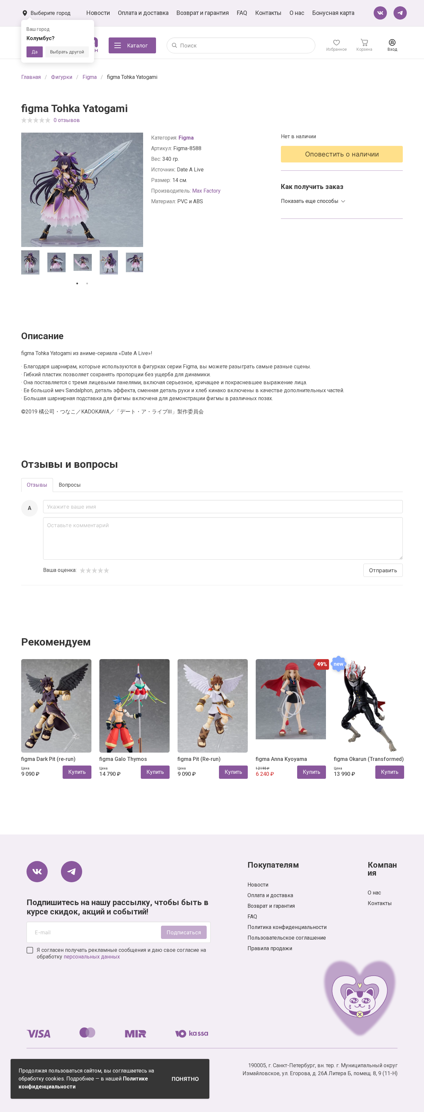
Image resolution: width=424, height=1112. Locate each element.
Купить (77, 772)
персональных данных (92, 957)
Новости (98, 12)
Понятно (185, 1079)
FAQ (242, 12)
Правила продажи (269, 948)
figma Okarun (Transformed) (369, 759)
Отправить (383, 570)
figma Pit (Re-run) (199, 759)
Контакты (268, 12)
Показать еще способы (310, 201)
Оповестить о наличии (342, 154)
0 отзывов (67, 120)
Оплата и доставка (143, 12)
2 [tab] (87, 283)
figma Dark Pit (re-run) (48, 759)
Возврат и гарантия (203, 12)
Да (34, 51)
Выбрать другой (67, 51)
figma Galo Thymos (123, 759)
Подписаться (184, 932)
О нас (297, 12)
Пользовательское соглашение (286, 938)
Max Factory (206, 191)
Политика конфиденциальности (287, 927)
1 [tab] (77, 283)
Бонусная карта (333, 12)
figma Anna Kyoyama (281, 759)
